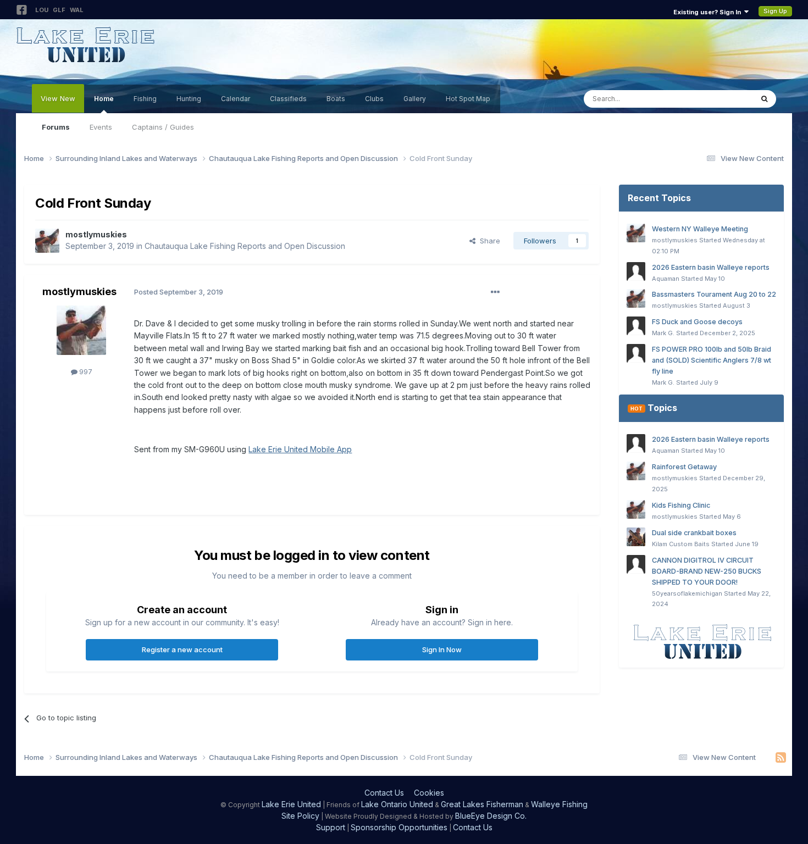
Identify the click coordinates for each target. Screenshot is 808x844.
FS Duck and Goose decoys (697, 322)
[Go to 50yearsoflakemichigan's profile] (636, 564)
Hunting (188, 99)
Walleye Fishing (559, 804)
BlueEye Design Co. (491, 815)
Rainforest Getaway (684, 467)
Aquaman (665, 278)
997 (85, 372)
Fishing (145, 99)
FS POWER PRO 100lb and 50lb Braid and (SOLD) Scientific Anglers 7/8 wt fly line (711, 360)
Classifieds (288, 99)
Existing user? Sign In (708, 12)
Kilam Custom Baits (681, 544)
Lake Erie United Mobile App (300, 449)
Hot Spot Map (468, 99)
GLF (59, 10)
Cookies (429, 792)
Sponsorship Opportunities (399, 827)
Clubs (374, 99)
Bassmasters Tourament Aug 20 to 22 (714, 294)
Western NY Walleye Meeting (700, 229)
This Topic (720, 99)
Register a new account (182, 649)
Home (104, 99)
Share (487, 240)
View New (58, 98)
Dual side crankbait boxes (694, 533)
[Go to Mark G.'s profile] (636, 325)
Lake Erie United (291, 804)
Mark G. (663, 333)
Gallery (414, 99)
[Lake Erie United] (701, 641)
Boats (335, 99)
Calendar (235, 99)
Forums (56, 127)
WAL (77, 10)
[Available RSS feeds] (781, 757)
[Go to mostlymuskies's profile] (47, 241)
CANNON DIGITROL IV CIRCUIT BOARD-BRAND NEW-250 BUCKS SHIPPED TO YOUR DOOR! (706, 571)
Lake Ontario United (397, 804)
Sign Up (775, 11)
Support (330, 827)
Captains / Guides (163, 127)
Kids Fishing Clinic (681, 505)
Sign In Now (442, 649)
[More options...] (495, 292)
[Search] (764, 99)
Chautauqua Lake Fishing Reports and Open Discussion (245, 246)
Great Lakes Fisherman (482, 804)
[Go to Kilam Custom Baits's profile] (636, 537)
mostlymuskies (96, 234)
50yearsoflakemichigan (687, 593)
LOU (41, 10)
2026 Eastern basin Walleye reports (711, 267)
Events (101, 127)
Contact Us (384, 792)
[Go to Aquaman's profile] (636, 271)
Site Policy (300, 815)
